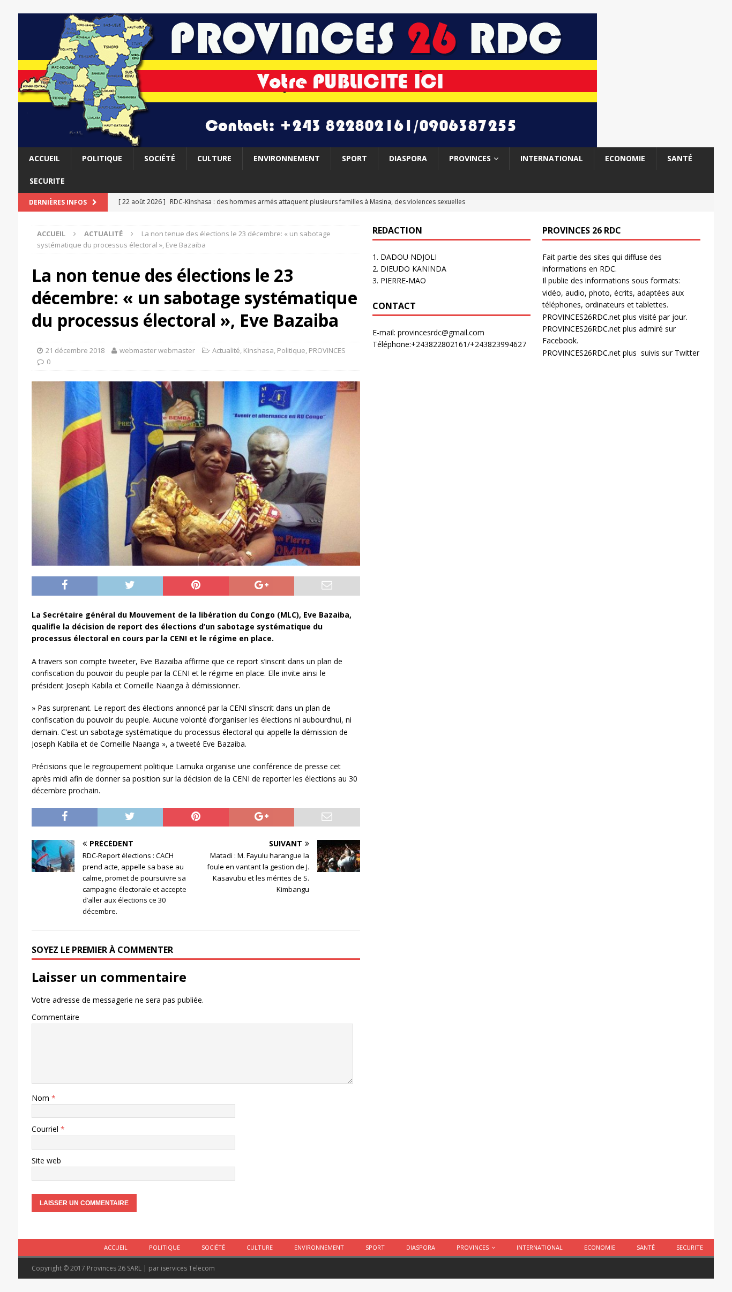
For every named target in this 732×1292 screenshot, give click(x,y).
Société (159, 158)
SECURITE (47, 181)
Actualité (226, 350)
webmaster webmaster (157, 350)
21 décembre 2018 (75, 350)
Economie (625, 158)
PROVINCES (470, 158)
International (551, 158)
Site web (46, 1160)
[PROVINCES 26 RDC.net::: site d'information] (307, 141)
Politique (102, 158)
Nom (41, 1098)
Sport (354, 158)
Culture (214, 158)
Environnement (286, 158)
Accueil (44, 158)
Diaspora (408, 158)
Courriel (46, 1129)
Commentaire (55, 1017)
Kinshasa (258, 350)
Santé (679, 158)
